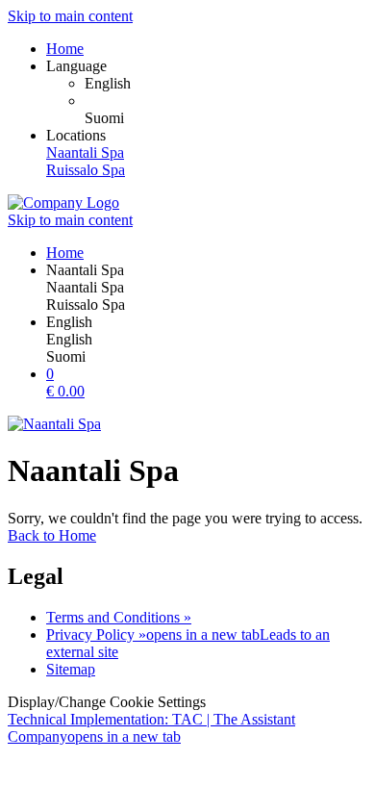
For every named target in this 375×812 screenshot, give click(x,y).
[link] (226, 83)
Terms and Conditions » (118, 617)
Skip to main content (70, 16)
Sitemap (70, 669)
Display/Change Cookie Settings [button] (107, 702)
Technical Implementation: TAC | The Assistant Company (151, 728)
